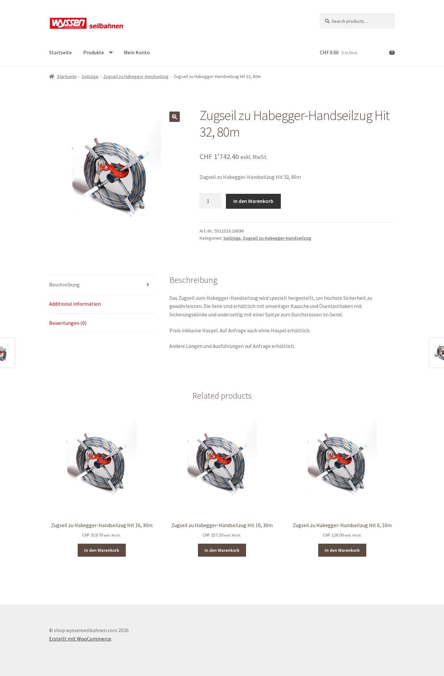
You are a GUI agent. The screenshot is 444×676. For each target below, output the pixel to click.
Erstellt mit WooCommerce (80, 638)
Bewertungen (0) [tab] (67, 323)
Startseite (60, 52)
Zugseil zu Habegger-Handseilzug (136, 76)
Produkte (93, 52)
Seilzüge (90, 76)
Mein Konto (137, 52)
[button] (174, 117)
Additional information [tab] (75, 303)
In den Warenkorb (253, 201)
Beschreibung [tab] (64, 284)
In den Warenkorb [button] (101, 550)
